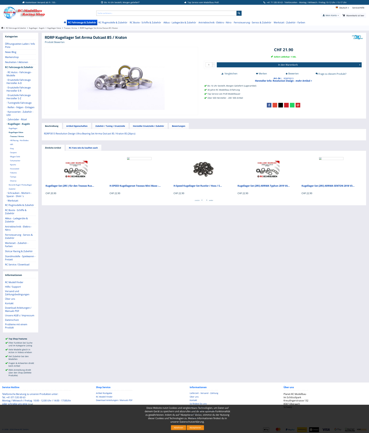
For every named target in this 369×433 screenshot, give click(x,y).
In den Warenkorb (288, 64)
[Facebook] (269, 105)
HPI (11, 144)
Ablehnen (178, 427)
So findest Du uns (198, 403)
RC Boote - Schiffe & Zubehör (145, 22)
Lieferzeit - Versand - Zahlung (204, 393)
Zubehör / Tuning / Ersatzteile (110, 126)
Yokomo (13, 172)
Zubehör (12, 189)
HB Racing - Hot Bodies (19, 140)
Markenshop (12, 57)
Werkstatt (12, 200)
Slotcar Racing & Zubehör (19, 251)
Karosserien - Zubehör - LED (19, 113)
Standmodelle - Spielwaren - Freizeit (20, 258)
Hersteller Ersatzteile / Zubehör (148, 126)
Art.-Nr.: (278, 78)
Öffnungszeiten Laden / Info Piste (20, 45)
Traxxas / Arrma (70, 28)
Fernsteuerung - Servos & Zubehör (252, 22)
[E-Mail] (298, 105)
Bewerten (293, 73)
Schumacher (15, 160)
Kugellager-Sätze (54, 28)
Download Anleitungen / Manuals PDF (18, 309)
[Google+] (275, 105)
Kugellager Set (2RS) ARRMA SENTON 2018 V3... (328, 185)
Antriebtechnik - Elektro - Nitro (214, 22)
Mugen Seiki (15, 156)
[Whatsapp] (292, 105)
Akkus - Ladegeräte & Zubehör (179, 22)
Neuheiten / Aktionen (16, 62)
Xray (12, 148)
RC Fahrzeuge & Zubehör (82, 22)
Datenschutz (12, 320)
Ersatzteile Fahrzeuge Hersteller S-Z (18, 97)
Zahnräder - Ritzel (17, 119)
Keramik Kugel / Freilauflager (20, 185)
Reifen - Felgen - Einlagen (20, 107)
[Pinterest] (286, 105)
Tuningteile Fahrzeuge (19, 102)
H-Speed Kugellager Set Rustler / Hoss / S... (198, 185)
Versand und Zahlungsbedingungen (17, 293)
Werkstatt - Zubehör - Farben (289, 22)
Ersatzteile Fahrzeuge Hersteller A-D (18, 81)
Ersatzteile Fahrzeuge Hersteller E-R (18, 89)
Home (65, 22)
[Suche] (239, 13)
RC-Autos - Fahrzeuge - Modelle (19, 74)
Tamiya (13, 177)
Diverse (13, 181)
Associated (14, 168)
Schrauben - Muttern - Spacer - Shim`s (19, 194)
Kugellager (12, 128)
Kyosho (13, 164)
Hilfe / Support (13, 286)
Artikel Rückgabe (104, 393)
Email (30, 404)
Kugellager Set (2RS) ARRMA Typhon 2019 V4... (264, 185)
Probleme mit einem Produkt (16, 326)
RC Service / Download (17, 264)
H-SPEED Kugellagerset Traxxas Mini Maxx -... (135, 185)
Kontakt (9, 303)
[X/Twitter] (280, 105)
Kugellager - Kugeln (37, 28)
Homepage (2, 28)
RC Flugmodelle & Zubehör (112, 22)
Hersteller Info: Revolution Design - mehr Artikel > (283, 80)
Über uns (10, 298)
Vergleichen (231, 73)
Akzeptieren (195, 427)
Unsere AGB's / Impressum (19, 315)
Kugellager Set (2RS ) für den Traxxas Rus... (70, 185)
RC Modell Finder (14, 282)
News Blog (10, 52)
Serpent (13, 152)
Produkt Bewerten (55, 42)
